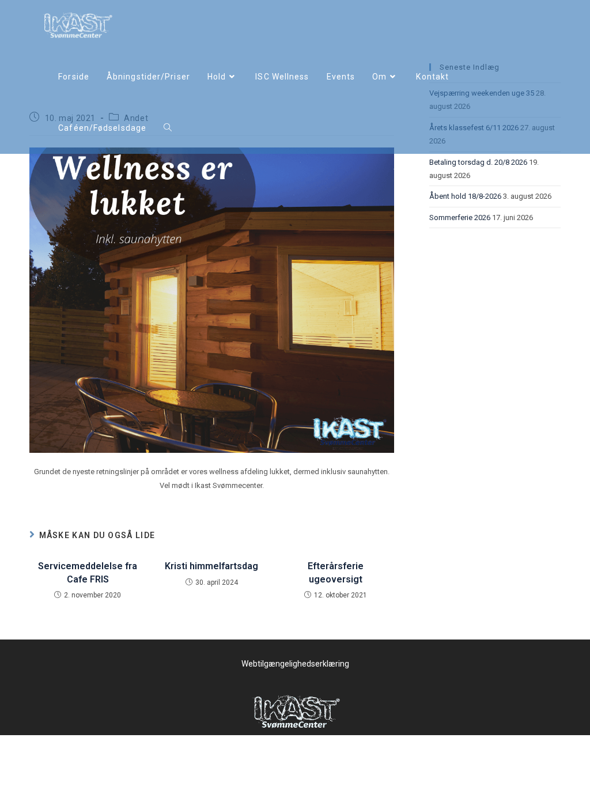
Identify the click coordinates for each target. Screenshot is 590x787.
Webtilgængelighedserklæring (295, 663)
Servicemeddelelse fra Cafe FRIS (87, 572)
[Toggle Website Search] (167, 128)
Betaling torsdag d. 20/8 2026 (478, 162)
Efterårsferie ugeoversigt (336, 572)
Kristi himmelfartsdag (211, 566)
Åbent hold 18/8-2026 (465, 196)
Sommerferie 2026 (459, 217)
